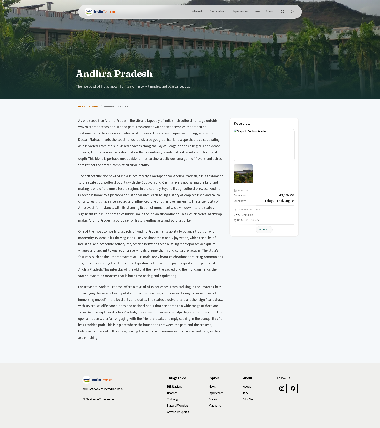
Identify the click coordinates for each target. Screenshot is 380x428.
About (270, 11)
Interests (198, 11)
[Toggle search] (282, 12)
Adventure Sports (178, 412)
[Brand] (100, 12)
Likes (257, 11)
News (212, 386)
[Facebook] (293, 388)
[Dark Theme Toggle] (292, 12)
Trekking (172, 399)
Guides (213, 399)
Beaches (172, 393)
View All (264, 229)
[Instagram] (282, 388)
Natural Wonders (177, 405)
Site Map (248, 399)
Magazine (215, 405)
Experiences (240, 11)
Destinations (218, 11)
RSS (245, 393)
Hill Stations (174, 386)
